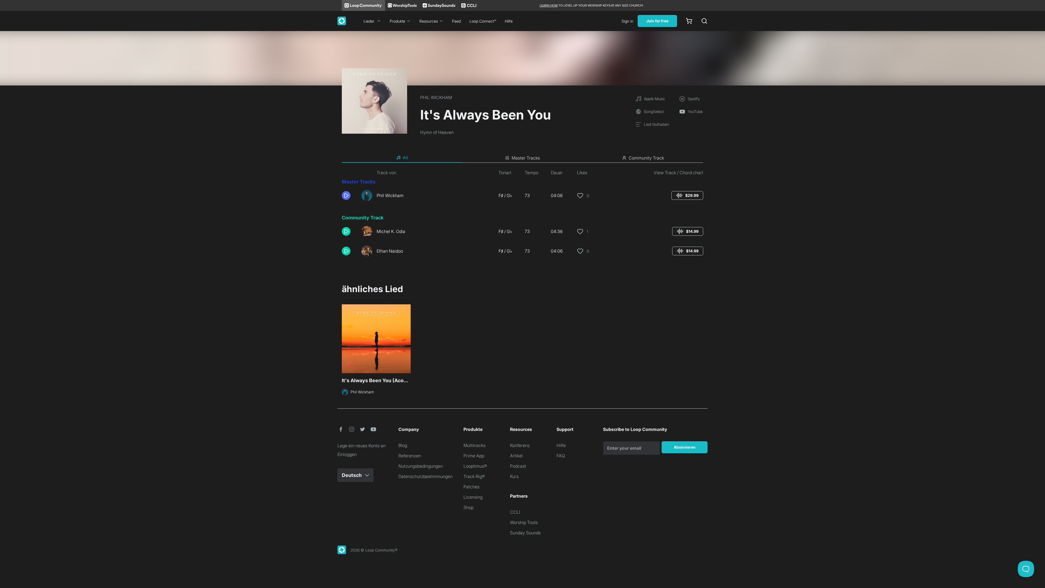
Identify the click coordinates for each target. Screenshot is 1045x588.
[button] (349, 195)
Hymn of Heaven (437, 132)
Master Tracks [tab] (526, 158)
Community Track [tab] (646, 158)
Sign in (627, 21)
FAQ (561, 455)
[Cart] (689, 21)
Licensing (472, 497)
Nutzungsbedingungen (420, 466)
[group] (687, 195)
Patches (471, 486)
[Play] (346, 195)
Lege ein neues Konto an (361, 445)
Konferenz (520, 445)
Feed (456, 21)
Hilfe (509, 21)
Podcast (518, 466)
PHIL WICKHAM (436, 97)
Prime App (473, 455)
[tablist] (522, 158)
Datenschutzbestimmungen (425, 476)
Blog (402, 445)
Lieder (369, 21)
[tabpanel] (522, 215)
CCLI (515, 512)
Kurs (514, 476)
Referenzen (409, 455)
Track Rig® (474, 476)
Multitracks (474, 445)
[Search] (704, 21)
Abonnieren (685, 447)
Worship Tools (524, 522)
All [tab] (405, 157)
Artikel (516, 455)
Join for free (657, 21)
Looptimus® (475, 466)
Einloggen (347, 454)
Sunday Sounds (525, 532)
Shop (468, 507)
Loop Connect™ (482, 21)
